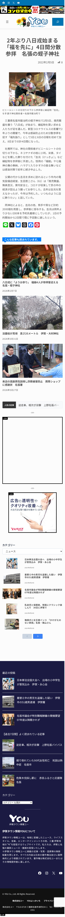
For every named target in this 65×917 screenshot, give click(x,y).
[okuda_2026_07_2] (32, 13)
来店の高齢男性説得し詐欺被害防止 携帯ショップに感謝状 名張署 (31, 383)
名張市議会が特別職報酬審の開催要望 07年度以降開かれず (44, 591)
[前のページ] (27, 636)
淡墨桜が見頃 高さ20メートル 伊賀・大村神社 (30, 333)
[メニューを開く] (7, 22)
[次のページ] (38, 636)
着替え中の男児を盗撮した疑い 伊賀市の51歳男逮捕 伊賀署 (43, 576)
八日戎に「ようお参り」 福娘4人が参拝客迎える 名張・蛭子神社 (31, 284)
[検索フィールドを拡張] (57, 22)
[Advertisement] (32, 449)
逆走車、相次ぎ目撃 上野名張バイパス (39, 405)
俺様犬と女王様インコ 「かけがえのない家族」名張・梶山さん (43, 621)
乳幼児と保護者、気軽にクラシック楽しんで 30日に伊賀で (43, 606)
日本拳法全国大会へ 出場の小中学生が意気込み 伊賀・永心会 (43, 560)
